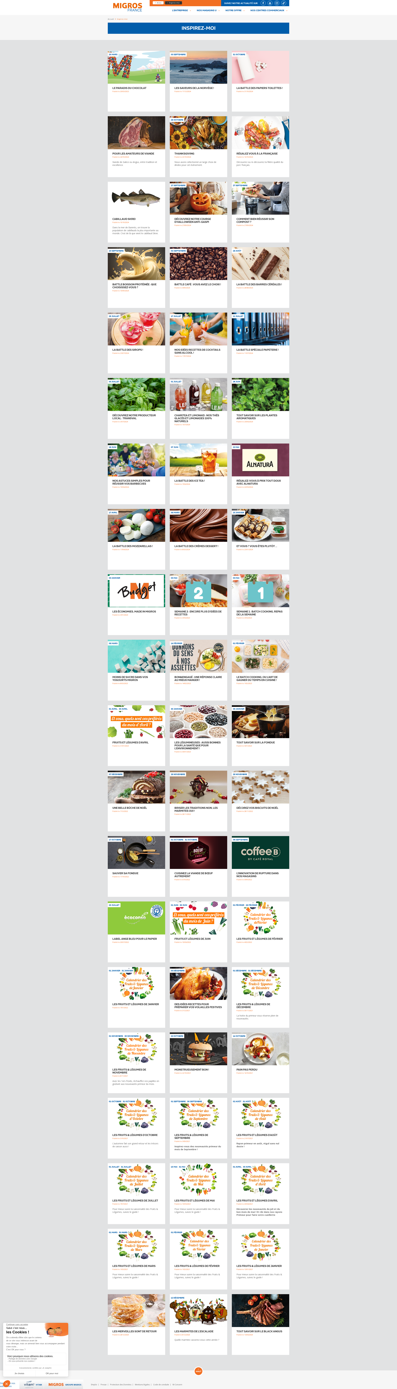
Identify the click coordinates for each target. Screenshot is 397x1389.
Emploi (94, 1384)
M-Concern (177, 1384)
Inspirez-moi (174, 3)
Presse (104, 1384)
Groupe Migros (73, 1384)
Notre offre (233, 10)
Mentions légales (142, 1384)
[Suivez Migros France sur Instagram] (276, 3)
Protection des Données (120, 1384)
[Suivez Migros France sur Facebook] (263, 3)
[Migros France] (127, 11)
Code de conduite (161, 1384)
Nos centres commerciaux (267, 10)
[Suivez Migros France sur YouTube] (270, 3)
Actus (159, 3)
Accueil (111, 19)
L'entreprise (180, 10)
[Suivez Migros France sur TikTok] (283, 3)
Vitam (39, 1384)
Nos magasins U (206, 10)
